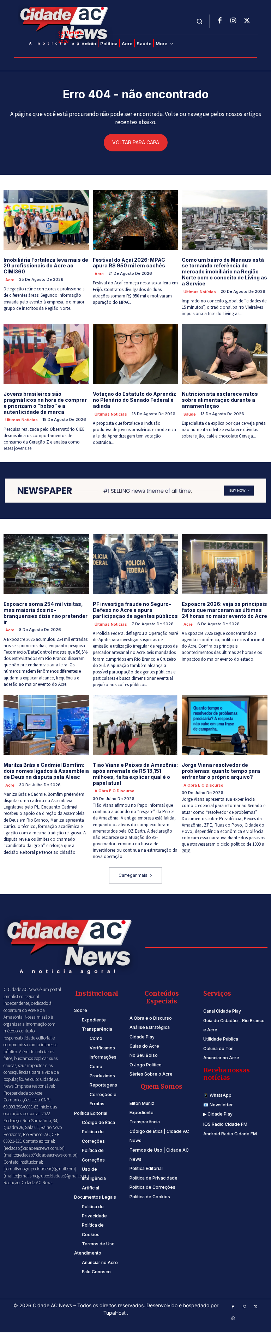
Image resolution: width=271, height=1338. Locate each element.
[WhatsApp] (233, 1319)
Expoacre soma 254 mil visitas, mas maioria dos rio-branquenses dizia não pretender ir (46, 613)
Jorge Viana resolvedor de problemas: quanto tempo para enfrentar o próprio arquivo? (221, 771)
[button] (199, 21)
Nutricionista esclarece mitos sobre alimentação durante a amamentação (220, 400)
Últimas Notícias (199, 291)
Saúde (189, 414)
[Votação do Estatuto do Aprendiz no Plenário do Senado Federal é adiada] (136, 354)
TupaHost (115, 1313)
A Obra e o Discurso (114, 790)
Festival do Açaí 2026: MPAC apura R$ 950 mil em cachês (129, 263)
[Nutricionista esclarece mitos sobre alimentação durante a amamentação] (224, 354)
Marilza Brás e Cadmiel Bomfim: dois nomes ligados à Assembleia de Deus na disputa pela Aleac (46, 771)
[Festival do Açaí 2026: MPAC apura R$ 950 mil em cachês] (136, 220)
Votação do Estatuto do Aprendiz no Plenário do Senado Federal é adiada (134, 400)
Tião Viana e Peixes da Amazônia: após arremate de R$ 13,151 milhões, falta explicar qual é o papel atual (135, 774)
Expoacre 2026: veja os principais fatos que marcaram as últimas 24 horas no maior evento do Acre (224, 610)
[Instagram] (233, 21)
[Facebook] (220, 21)
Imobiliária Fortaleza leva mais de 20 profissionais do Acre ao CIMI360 (46, 266)
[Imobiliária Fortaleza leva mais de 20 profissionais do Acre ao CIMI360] (46, 220)
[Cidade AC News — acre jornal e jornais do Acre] (65, 25)
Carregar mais (133, 875)
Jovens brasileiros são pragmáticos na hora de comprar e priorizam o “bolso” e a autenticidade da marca (45, 403)
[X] (246, 21)
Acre (9, 279)
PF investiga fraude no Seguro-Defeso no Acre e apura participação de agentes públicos (135, 610)
